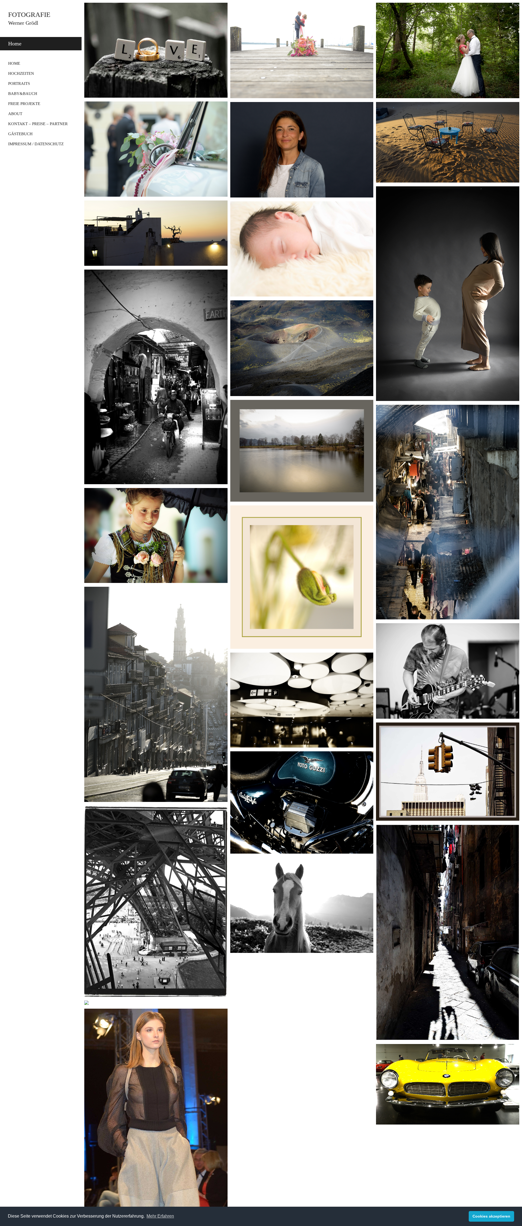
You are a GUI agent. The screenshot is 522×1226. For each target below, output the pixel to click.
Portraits (19, 83)
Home (14, 63)
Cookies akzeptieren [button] (491, 1216)
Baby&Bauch (22, 93)
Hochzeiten (21, 73)
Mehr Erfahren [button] (160, 1216)
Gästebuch (20, 134)
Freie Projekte (24, 103)
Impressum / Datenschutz (36, 144)
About (15, 114)
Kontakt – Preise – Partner (38, 124)
